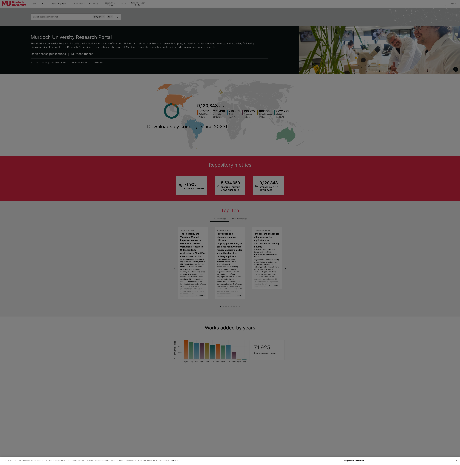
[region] (230, 461)
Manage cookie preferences (353, 461)
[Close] (456, 460)
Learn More (174, 460)
